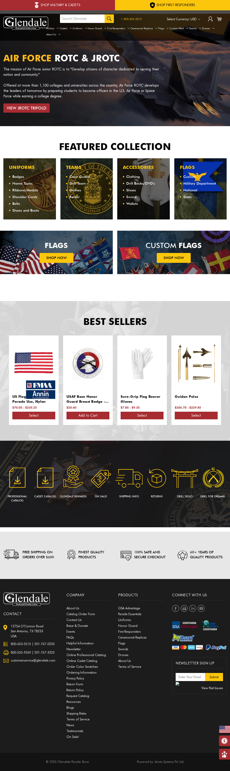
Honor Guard (95, 28)
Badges (18, 176)
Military (50, 28)
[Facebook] (175, 608)
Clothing (133, 176)
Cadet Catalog (45, 496)
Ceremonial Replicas (141, 28)
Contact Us (74, 620)
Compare (32, 363)
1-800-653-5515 (131, 19)
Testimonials (74, 731)
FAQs (70, 637)
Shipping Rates (76, 713)
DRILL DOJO (184, 496)
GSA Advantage (129, 608)
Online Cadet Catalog (81, 661)
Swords (193, 28)
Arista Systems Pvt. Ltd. (169, 762)
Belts (16, 203)
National (190, 190)
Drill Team (77, 183)
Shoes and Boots (25, 210)
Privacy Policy (75, 678)
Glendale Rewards (73, 496)
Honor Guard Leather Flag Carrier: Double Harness (194, 399)
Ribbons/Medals (25, 190)
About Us (51, 34)
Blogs (70, 707)
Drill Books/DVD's (140, 183)
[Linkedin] (192, 608)
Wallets (132, 203)
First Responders (116, 28)
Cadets (63, 28)
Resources (73, 702)
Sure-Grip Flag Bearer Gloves (86, 399)
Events (70, 631)
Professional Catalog (17, 498)
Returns (157, 496)
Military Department (199, 183)
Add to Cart (33, 415)
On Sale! (101, 496)
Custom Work (176, 28)
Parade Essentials (130, 614)
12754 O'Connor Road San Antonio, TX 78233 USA (27, 631)
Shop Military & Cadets (60, 5)
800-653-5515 (21, 644)
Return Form (74, 684)
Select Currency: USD (182, 19)
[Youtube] (201, 608)
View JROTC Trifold (26, 108)
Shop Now (56, 258)
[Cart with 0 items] (219, 20)
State (187, 197)
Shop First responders (175, 5)
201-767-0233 (44, 644)
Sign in (210, 19)
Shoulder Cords (24, 197)
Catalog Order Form (80, 614)
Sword (131, 197)
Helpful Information (80, 643)
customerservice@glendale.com (33, 660)
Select (88, 415)
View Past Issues (212, 688)
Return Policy (75, 690)
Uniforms (77, 28)
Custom (189, 176)
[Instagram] (184, 608)
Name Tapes (22, 183)
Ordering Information (81, 672)
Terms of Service (78, 719)
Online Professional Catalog (86, 655)
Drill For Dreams (212, 496)
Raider (74, 197)
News (70, 725)
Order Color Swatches (82, 666)
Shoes (131, 190)
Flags (161, 28)
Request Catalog (77, 696)
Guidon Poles (132, 397)
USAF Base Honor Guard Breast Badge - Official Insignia (31, 399)
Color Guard (79, 176)
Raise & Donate (77, 626)
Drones (206, 28)
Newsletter (73, 649)
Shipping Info (129, 496)
